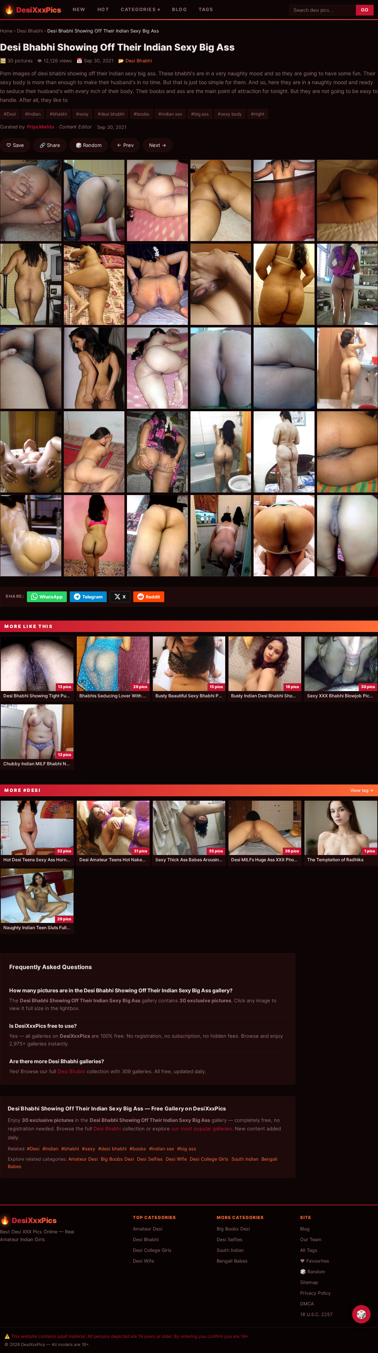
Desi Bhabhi (30, 31)
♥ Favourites (314, 1261)
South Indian (244, 1159)
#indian (33, 114)
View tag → (362, 790)
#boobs (141, 114)
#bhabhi (58, 114)
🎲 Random (89, 145)
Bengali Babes (232, 1261)
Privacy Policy (315, 1293)
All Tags (308, 1250)
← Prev (125, 145)
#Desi (10, 114)
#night (257, 114)
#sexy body (230, 114)
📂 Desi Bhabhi (135, 60)
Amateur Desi (83, 1159)
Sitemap (309, 1282)
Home (6, 31)
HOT (103, 9)
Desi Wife (176, 1159)
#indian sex (170, 114)
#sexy (82, 114)
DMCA (307, 1303)
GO (364, 10)
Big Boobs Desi (117, 1159)
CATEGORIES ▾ (140, 9)
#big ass (200, 114)
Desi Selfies (150, 1159)
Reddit (153, 597)
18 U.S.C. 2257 (316, 1314)
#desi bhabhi (111, 114)
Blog (305, 1229)
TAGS (206, 9)
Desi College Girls (209, 1159)
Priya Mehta (40, 127)
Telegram (92, 597)
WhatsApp (51, 597)
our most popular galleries (201, 1128)
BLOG (179, 9)
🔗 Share (49, 145)
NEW (79, 9)
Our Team (311, 1239)
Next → (157, 145)
